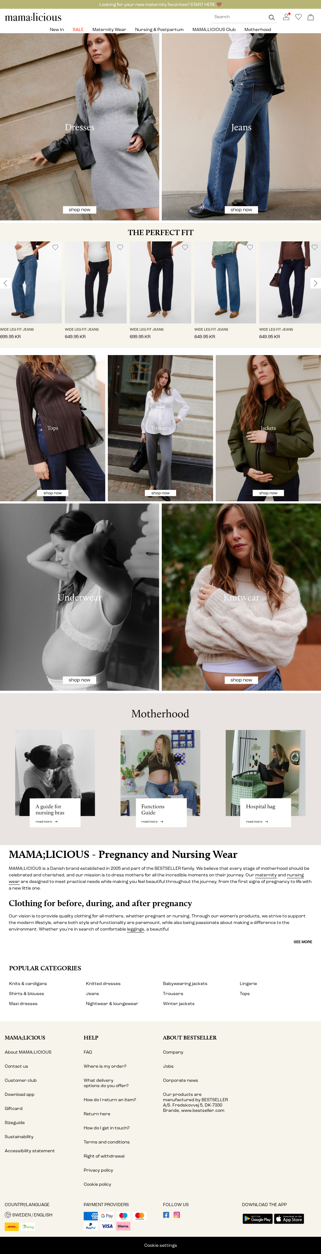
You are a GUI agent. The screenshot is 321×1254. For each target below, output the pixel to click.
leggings (135, 929)
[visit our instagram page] (177, 1216)
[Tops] (52, 428)
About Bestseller (190, 1037)
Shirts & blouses (26, 993)
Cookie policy (97, 1184)
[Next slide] (315, 283)
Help (91, 1037)
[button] (31, 282)
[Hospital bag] (267, 769)
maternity (266, 875)
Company (173, 1052)
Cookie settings (160, 1245)
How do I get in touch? (106, 1128)
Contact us (16, 1066)
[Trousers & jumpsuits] (160, 428)
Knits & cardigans (28, 983)
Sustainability (19, 1136)
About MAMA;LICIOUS (28, 1052)
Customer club (21, 1080)
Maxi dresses (23, 1003)
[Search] (271, 17)
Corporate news (180, 1080)
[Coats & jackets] (268, 428)
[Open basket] (311, 17)
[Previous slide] (5, 283)
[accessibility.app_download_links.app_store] (289, 1224)
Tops (245, 993)
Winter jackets (179, 1003)
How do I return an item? (110, 1099)
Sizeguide (15, 1122)
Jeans (92, 993)
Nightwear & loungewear (112, 1003)
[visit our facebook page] (166, 1216)
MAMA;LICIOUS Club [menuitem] (214, 29)
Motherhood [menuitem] (258, 29)
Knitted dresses (103, 983)
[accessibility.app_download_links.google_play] (257, 1224)
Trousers (173, 993)
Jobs (168, 1066)
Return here (97, 1114)
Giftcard (14, 1108)
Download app (19, 1094)
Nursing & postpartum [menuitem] (159, 29)
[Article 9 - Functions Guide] (160, 769)
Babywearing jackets (185, 983)
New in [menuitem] (57, 29)
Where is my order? (105, 1066)
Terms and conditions (107, 1142)
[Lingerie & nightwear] (79, 597)
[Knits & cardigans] (241, 597)
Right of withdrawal (104, 1156)
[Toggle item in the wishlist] (55, 247)
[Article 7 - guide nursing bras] (53, 769)
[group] (31, 294)
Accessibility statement (30, 1150)
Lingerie (248, 983)
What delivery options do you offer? (106, 1083)
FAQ (88, 1052)
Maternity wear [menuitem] (109, 29)
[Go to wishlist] (298, 18)
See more (303, 942)
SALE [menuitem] (78, 29)
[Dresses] (79, 126)
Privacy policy (98, 1170)
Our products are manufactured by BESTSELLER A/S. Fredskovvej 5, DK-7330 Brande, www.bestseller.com (195, 1102)
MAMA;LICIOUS (25, 1037)
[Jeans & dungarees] (241, 126)
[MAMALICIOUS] (33, 20)
